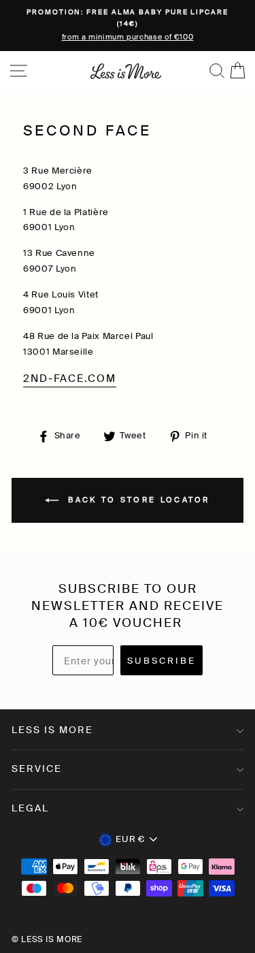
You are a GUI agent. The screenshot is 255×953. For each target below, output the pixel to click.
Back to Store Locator (137, 499)
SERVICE (37, 768)
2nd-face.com (69, 378)
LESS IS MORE (52, 730)
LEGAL (30, 808)
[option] (127, 25)
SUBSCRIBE (161, 660)
